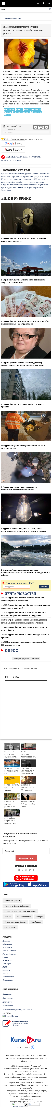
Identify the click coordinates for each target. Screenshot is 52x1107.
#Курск (19, 109)
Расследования (9, 954)
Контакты (8, 998)
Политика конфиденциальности (17, 1009)
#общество (9, 109)
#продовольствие (21, 112)
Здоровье (6, 970)
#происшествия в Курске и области (20, 911)
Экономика (7, 960)
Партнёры (7, 1002)
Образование (8, 977)
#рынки (7, 112)
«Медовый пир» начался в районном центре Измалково (25, 176)
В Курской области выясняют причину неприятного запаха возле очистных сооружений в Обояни (25, 572)
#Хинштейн (36, 112)
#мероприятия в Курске (15, 922)
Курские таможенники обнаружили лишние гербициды (25, 174)
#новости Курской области (17, 906)
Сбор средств (8, 1006)
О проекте (7, 994)
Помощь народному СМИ (19, 583)
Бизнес (5, 973)
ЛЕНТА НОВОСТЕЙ (20, 593)
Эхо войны (6, 190)
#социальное (10, 927)
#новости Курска (12, 900)
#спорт (39, 916)
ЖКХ (5, 967)
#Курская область (32, 109)
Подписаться (26, 858)
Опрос (11, 650)
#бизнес (8, 916)
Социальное (8, 980)
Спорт (5, 957)
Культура (7, 964)
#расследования (24, 916)
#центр (7, 115)
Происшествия (9, 951)
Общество (16, 19)
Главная (7, 19)
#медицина (36, 922)
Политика (7, 947)
